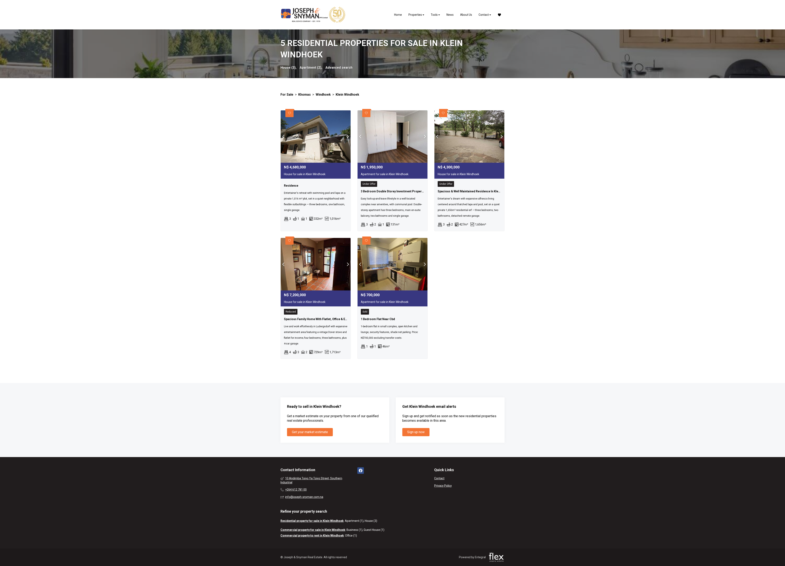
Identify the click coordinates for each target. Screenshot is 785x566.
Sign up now (416, 432)
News (450, 14)
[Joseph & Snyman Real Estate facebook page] (360, 470)
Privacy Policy (443, 485)
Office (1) (351, 535)
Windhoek (323, 94)
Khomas (304, 94)
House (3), (288, 67)
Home (398, 14)
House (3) (371, 520)
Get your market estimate (310, 432)
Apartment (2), (311, 67)
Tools (434, 14)
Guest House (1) (374, 529)
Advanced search (338, 67)
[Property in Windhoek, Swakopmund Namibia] (313, 14)
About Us (466, 14)
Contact (484, 14)
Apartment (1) (354, 520)
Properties (415, 14)
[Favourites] (499, 14)
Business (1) (354, 529)
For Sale (286, 94)
